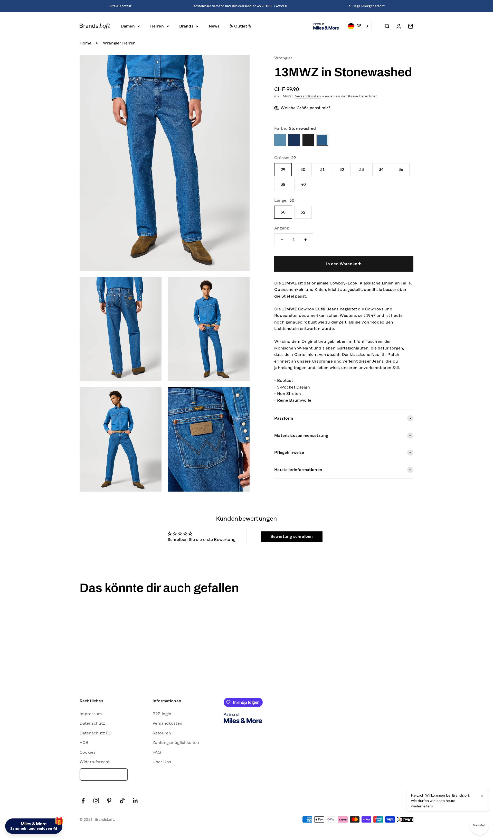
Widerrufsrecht (95, 761)
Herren (157, 26)
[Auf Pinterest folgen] (109, 800)
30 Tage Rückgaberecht (366, 6)
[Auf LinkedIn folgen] (135, 800)
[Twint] (405, 819)
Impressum (91, 713)
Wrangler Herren (119, 43)
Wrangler (283, 58)
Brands (186, 26)
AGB (84, 742)
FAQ (157, 752)
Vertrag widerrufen (103, 774)
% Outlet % (241, 26)
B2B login (162, 713)
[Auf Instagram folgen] (96, 800)
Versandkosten (308, 96)
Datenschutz (92, 723)
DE (359, 26)
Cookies (88, 752)
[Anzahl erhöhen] (305, 240)
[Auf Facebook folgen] (83, 800)
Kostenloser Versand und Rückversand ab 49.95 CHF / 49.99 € (240, 6)
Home (86, 43)
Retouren (162, 733)
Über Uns (162, 761)
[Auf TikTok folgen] (122, 800)
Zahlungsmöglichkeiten (176, 742)
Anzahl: (281, 228)
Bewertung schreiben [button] (291, 536)
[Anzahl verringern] (281, 240)
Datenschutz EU (96, 733)
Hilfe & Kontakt (119, 6)
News (214, 26)
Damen (128, 26)
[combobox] (358, 26)
